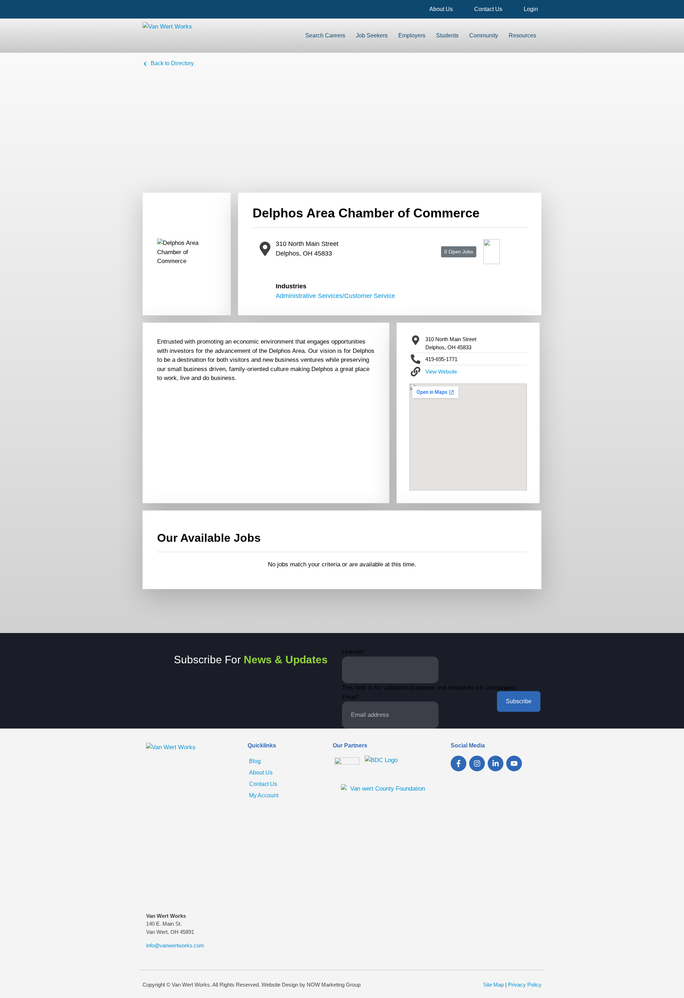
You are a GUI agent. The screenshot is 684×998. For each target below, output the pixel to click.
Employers (411, 35)
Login (531, 9)
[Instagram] (477, 763)
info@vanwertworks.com (175, 945)
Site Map (493, 985)
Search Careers (325, 35)
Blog (255, 761)
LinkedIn (353, 651)
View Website (441, 372)
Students (447, 35)
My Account (263, 795)
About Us (441, 9)
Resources (522, 35)
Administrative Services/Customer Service (335, 295)
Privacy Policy (525, 985)
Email (350, 697)
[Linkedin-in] (495, 763)
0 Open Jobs (458, 251)
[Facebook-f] (458, 763)
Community (483, 35)
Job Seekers (372, 35)
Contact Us (488, 9)
